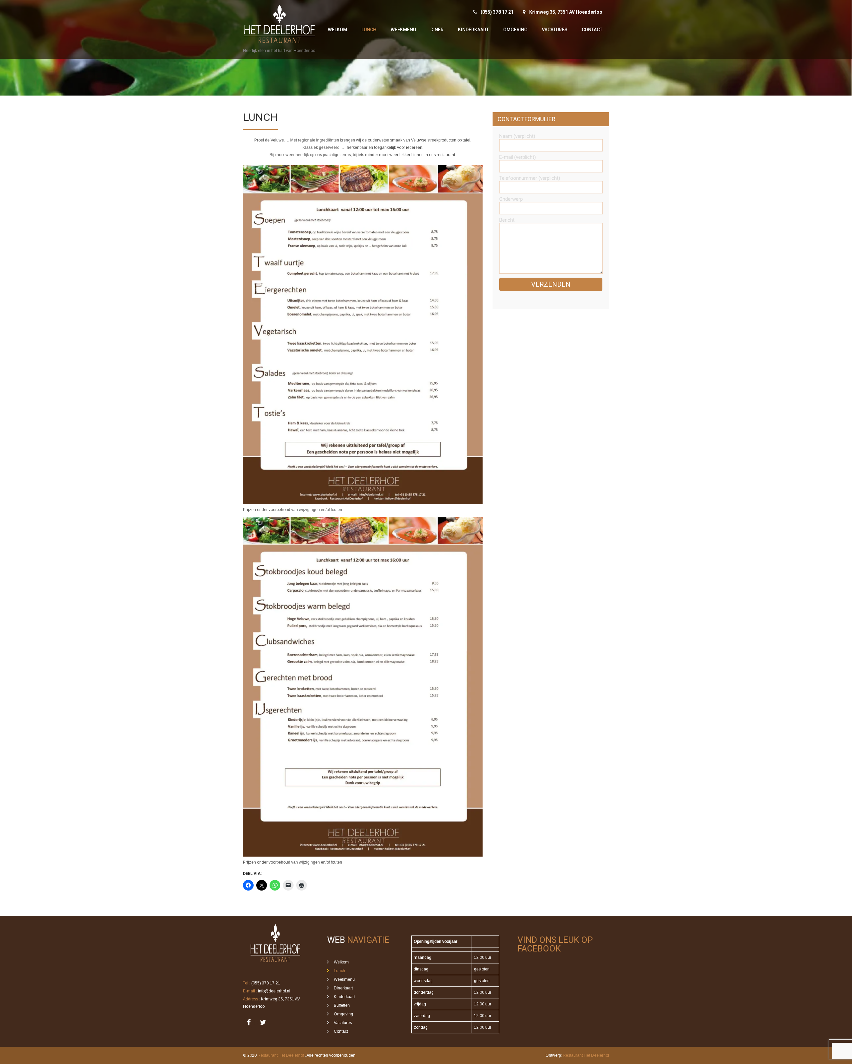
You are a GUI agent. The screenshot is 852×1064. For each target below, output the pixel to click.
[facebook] (249, 1022)
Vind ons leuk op (555, 944)
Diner (437, 29)
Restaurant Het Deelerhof (281, 1055)
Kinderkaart (473, 29)
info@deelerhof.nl (274, 991)
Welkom (337, 29)
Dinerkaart (343, 988)
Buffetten (342, 1005)
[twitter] (263, 1022)
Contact (592, 29)
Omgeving (515, 29)
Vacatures (554, 29)
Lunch (368, 29)
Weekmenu (403, 29)
